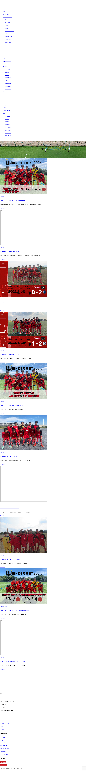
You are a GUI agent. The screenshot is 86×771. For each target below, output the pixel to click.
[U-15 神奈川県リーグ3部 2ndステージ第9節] (23, 245)
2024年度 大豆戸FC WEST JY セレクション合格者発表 (11, 405)
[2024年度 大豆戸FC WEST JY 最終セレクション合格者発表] (23, 655)
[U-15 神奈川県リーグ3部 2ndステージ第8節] (23, 296)
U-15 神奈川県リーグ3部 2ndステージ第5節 (9, 508)
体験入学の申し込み (4, 748)
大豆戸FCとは (3, 721)
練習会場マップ (3, 745)
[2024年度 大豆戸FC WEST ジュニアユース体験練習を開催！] (23, 193)
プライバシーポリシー (5, 754)
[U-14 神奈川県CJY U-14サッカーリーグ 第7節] (23, 552)
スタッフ (2, 726)
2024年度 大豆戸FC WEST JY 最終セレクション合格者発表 (12, 661)
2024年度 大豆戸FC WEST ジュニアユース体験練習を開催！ (13, 200)
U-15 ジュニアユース (4, 723)
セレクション (7, 606)
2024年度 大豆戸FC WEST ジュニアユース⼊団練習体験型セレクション (15, 610)
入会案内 (2, 740)
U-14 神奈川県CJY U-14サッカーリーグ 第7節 (10, 559)
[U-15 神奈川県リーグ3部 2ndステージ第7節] (23, 347)
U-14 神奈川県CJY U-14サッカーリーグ (8, 456)
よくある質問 (3, 743)
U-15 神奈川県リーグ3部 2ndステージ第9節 (9, 251)
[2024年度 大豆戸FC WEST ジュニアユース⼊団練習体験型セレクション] (23, 603)
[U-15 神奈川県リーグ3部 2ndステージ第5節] (23, 501)
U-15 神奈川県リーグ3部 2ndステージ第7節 (9, 354)
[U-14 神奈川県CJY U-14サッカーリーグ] (23, 450)
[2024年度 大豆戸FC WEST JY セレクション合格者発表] (23, 398)
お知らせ (2, 196)
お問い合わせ (3, 751)
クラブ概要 (2, 737)
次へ (5, 691)
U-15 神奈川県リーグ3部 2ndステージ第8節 (9, 303)
